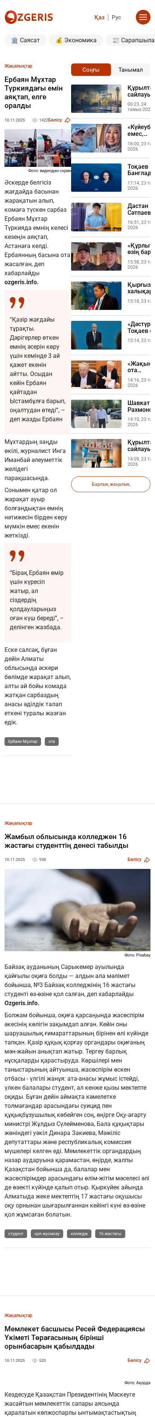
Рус (116, 17)
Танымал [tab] (131, 69)
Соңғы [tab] (91, 69)
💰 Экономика (76, 40)
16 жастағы (110, 1233)
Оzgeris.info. (22, 1003)
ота (52, 741)
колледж (79, 1233)
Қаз (99, 17)
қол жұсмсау (47, 1233)
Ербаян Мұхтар (22, 741)
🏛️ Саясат (25, 40)
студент (15, 1233)
